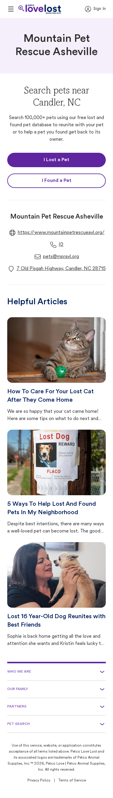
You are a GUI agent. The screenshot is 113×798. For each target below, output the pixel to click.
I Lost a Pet (56, 160)
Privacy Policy (38, 780)
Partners (17, 706)
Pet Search (18, 724)
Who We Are (19, 672)
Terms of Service (72, 780)
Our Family (17, 689)
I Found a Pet (56, 180)
